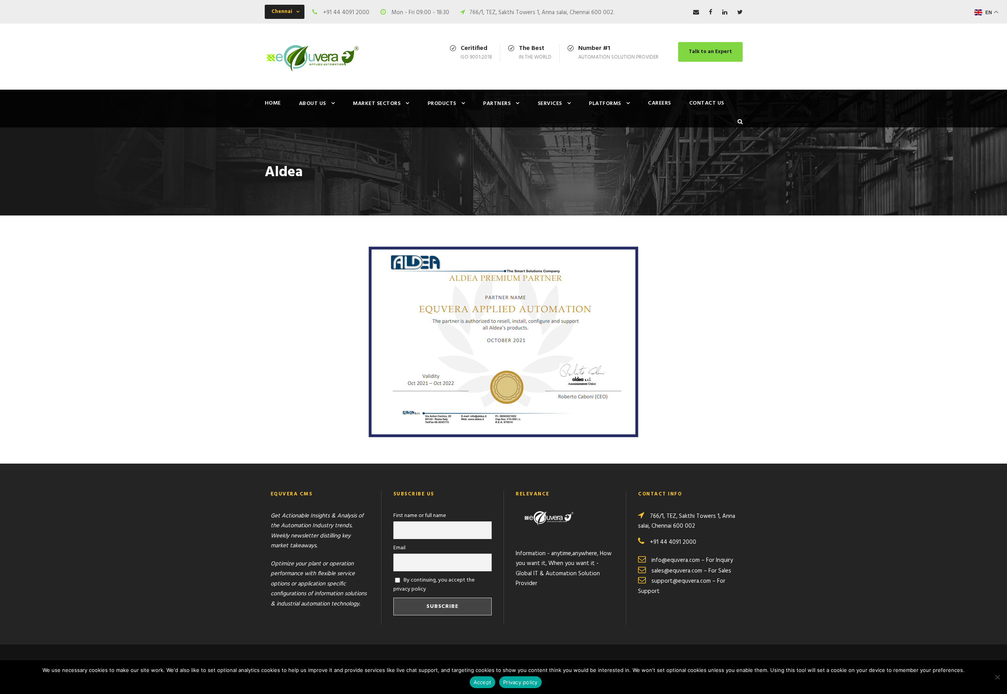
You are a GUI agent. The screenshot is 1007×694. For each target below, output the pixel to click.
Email (399, 547)
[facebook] (710, 12)
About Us (312, 103)
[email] (696, 12)
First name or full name (419, 515)
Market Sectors (376, 103)
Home (273, 103)
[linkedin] (724, 12)
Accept (483, 682)
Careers (659, 103)
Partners (497, 103)
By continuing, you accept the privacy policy (434, 585)
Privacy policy (520, 682)
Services (550, 103)
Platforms (605, 103)
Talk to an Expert (710, 52)
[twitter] (740, 12)
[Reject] (997, 677)
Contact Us (706, 103)
